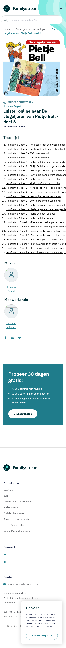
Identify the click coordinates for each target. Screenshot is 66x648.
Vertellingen (39, 29)
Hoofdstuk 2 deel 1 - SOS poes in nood (26, 153)
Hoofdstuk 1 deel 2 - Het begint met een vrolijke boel (34, 148)
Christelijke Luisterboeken (17, 501)
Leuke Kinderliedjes (14, 524)
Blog (5, 495)
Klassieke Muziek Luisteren (18, 519)
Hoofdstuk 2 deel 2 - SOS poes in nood (26, 157)
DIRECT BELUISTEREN (20, 102)
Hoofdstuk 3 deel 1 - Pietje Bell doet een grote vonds (34, 161)
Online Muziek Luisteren (16, 530)
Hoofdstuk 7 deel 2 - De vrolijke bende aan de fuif (31, 200)
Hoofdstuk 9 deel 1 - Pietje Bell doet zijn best (29, 213)
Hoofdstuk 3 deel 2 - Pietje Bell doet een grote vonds (34, 166)
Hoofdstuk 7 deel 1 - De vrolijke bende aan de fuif (31, 196)
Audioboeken (10, 507)
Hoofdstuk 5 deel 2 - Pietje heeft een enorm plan (31, 183)
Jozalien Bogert (12, 106)
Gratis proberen (23, 413)
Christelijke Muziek (13, 513)
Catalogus (21, 29)
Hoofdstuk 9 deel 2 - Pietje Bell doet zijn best (29, 217)
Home (6, 29)
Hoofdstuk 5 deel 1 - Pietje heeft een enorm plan (32, 179)
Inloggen (8, 489)
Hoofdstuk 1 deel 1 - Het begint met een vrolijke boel (34, 144)
